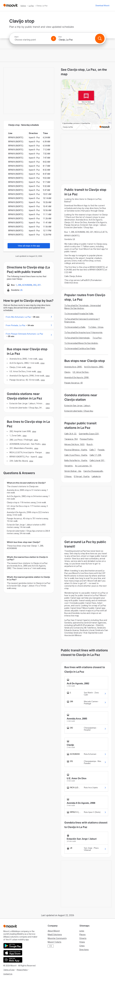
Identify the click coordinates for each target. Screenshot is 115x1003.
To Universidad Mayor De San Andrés (81, 343)
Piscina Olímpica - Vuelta (75, 450)
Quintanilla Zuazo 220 (89, 434)
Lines (81, 931)
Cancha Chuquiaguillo (93, 471)
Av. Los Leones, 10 (83, 466)
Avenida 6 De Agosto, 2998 (76, 377)
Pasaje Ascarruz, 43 (73, 383)
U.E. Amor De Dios (81, 372)
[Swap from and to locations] (53, 38)
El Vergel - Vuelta (81, 476)
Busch (90, 444)
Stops (82, 942)
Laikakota (96, 476)
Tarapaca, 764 (70, 439)
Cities (82, 946)
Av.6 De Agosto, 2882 (93, 367)
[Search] (99, 38)
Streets (82, 938)
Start (16, 37)
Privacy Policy (22, 970)
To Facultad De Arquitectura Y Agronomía (83, 332)
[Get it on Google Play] (12, 946)
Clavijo (67, 372)
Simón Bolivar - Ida (72, 471)
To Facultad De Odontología (77, 338)
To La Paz (97, 338)
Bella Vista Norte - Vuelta (75, 460)
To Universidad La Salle (74, 327)
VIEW (41, 359)
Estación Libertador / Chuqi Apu (78, 411)
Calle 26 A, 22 (70, 434)
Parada (101, 450)
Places (82, 934)
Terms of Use (8, 970)
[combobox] (31, 39)
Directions (84, 949)
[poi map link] (86, 104)
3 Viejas (68, 476)
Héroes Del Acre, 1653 (74, 444)
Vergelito (68, 466)
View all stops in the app (29, 245)
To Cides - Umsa (95, 327)
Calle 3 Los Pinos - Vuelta (75, 455)
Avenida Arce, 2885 (73, 367)
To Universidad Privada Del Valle (78, 314)
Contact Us (7, 974)
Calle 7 (92, 450)
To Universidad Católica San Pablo (79, 348)
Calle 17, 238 (95, 455)
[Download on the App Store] (12, 953)
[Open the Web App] (12, 960)
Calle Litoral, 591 (97, 460)
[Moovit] (10, 5)
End (60, 37)
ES (51, 946)
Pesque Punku (86, 439)
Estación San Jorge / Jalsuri (77, 405)
